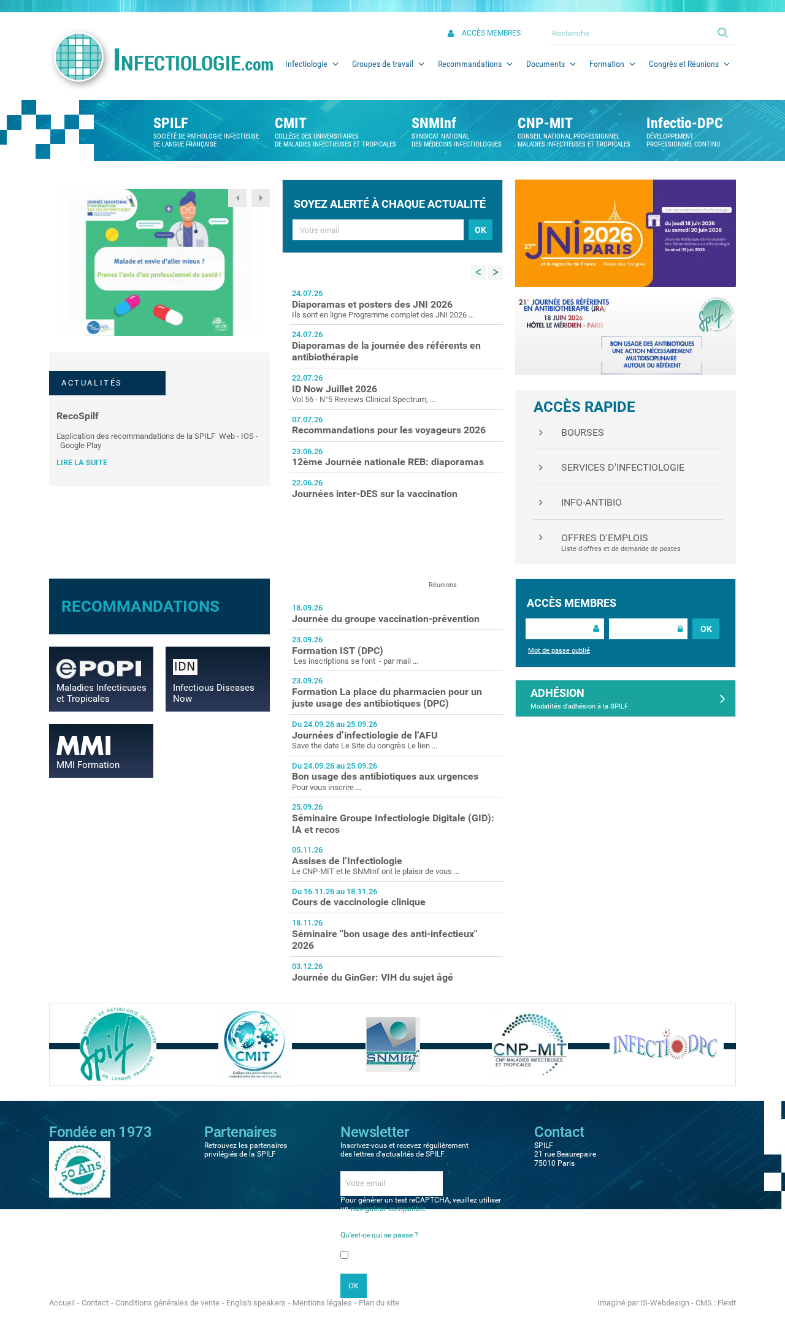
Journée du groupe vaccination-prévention (386, 619)
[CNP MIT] (530, 1044)
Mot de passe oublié (559, 651)
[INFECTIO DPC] (667, 1044)
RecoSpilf (77, 416)
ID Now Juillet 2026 (334, 389)
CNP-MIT (545, 123)
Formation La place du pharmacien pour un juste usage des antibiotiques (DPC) (387, 697)
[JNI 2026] (625, 232)
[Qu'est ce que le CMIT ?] (255, 1044)
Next (260, 198)
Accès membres (491, 33)
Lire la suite (81, 462)
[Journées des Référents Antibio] (625, 335)
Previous (237, 198)
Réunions (443, 585)
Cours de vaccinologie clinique (359, 902)
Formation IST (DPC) (337, 650)
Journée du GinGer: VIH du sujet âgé (372, 977)
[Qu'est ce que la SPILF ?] (118, 1044)
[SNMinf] (393, 1044)
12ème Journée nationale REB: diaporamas (388, 462)
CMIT (291, 123)
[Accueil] (160, 58)
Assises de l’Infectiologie (347, 861)
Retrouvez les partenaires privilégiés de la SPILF (245, 1149)
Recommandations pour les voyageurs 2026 (389, 430)
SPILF (170, 123)
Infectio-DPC (684, 123)
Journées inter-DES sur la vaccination (375, 494)
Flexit (727, 1302)
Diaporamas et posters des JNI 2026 (372, 304)
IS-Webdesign (664, 1302)
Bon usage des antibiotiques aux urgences (385, 776)
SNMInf (434, 123)
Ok (723, 32)
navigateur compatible (388, 1208)
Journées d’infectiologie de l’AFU (365, 735)
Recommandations (140, 606)
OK (706, 629)
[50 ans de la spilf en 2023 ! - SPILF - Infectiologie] (79, 1169)
